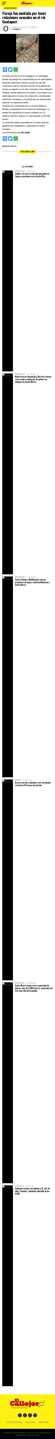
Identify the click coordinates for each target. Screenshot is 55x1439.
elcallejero (17, 29)
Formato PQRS (44, 1422)
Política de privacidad (14, 1422)
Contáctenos (30, 1422)
